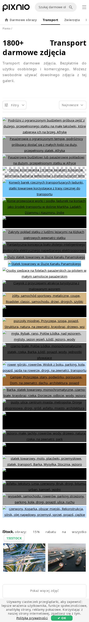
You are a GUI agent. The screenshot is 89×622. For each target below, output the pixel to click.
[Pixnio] (16, 8)
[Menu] (84, 7)
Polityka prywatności (32, 618)
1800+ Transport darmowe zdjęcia (44, 47)
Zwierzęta (72, 20)
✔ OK (62, 618)
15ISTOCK (14, 538)
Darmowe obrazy (23, 20)
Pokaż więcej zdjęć (44, 591)
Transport (50, 20)
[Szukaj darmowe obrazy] (71, 7)
